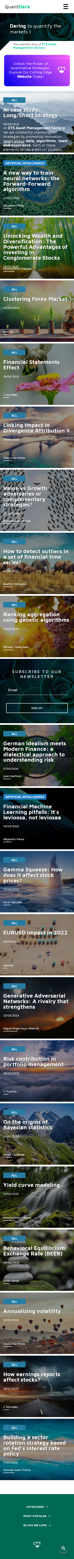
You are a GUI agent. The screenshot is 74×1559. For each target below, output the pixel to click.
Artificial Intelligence (24, 163)
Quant (17, 6)
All (14, 100)
